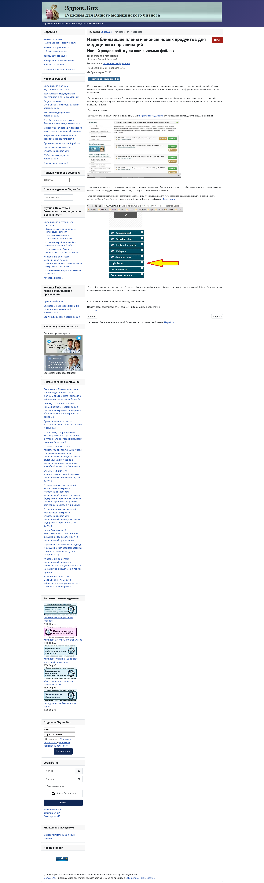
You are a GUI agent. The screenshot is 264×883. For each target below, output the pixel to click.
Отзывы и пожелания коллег (59, 68)
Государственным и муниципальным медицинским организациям (62, 104)
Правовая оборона (53, 301)
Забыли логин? (52, 812)
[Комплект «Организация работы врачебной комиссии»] (60, 650)
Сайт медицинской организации (62, 316)
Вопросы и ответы (54, 64)
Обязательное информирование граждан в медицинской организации (61, 309)
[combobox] (58, 197)
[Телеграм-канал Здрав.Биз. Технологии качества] (63, 344)
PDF (218, 39)
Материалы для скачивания (59, 60)
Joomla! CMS (50, 877)
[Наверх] (259, 878)
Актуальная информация (116, 63)
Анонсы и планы (53, 39)
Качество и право (53, 277)
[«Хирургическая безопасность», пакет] (60, 695)
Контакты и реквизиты (56, 47)
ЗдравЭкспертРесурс (55, 55)
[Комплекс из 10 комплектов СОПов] (60, 631)
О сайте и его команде (56, 51)
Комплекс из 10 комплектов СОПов (63, 639)
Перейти (169, 322)
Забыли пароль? (52, 809)
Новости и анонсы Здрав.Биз (104, 79)
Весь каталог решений (56, 163)
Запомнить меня (56, 786)
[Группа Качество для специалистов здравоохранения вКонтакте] (63, 363)
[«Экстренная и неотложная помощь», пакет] (60, 673)
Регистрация (51, 816)
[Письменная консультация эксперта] (60, 609)
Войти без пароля (66, 793)
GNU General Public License (140, 877)
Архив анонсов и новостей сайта (61, 42)
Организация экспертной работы (62, 143)
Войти (63, 802)
